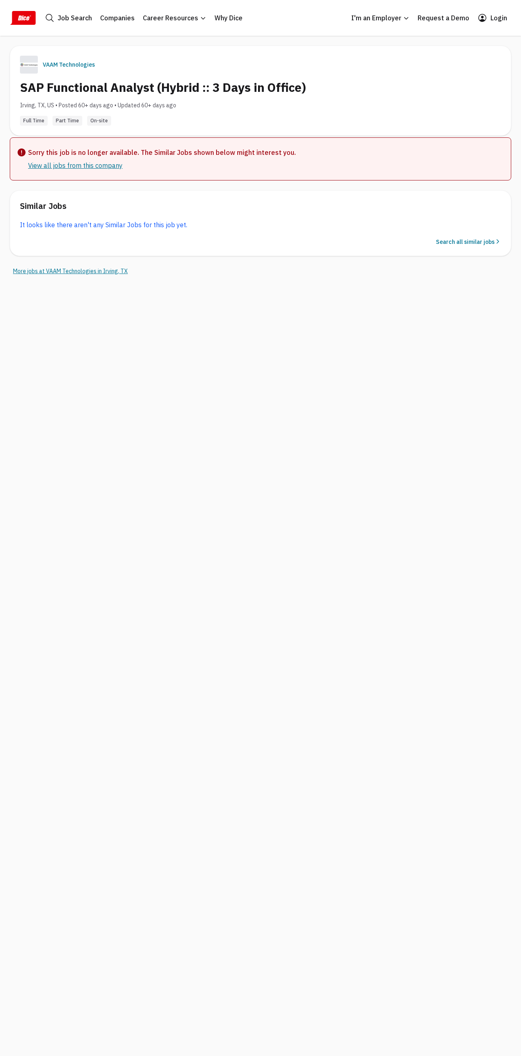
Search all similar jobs (465, 242)
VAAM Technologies (69, 64)
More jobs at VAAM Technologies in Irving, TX (70, 271)
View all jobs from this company (75, 165)
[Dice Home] (23, 18)
